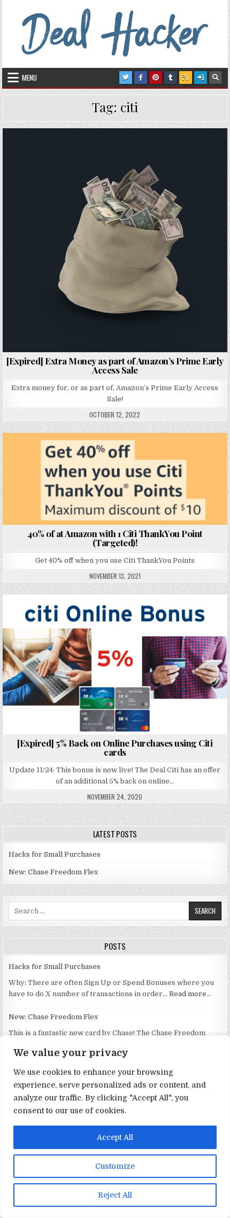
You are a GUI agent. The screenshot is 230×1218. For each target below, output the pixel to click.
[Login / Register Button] (200, 77)
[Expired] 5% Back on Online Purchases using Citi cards (114, 747)
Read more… (190, 994)
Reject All (115, 1195)
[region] (115, 1126)
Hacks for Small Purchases (55, 854)
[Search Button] (215, 77)
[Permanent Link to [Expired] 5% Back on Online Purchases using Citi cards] (115, 664)
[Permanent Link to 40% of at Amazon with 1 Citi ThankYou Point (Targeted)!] (115, 479)
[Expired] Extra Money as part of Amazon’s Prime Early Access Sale (115, 365)
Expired (96, 154)
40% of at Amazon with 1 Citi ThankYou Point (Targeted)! (115, 537)
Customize (115, 1166)
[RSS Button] (185, 77)
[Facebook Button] (140, 77)
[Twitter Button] (125, 77)
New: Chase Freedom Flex (53, 872)
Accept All (115, 1137)
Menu (29, 77)
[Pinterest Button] (155, 77)
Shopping (140, 154)
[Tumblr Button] (170, 77)
